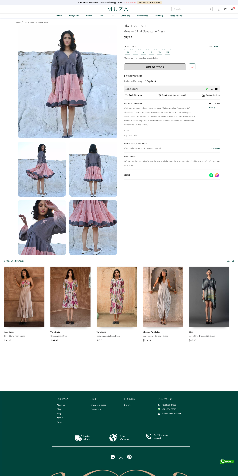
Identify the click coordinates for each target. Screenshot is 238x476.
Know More (215, 148)
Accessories (142, 15)
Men (101, 15)
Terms (60, 417)
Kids (112, 15)
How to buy (96, 409)
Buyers (127, 405)
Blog (59, 409)
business (129, 398)
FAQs (59, 413)
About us (61, 405)
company (63, 398)
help (93, 398)
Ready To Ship (176, 15)
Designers (74, 15)
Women (89, 15)
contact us (165, 398)
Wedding (159, 15)
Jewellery (125, 15)
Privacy (60, 422)
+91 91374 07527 (169, 405)
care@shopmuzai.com (171, 413)
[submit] (192, 66)
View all (230, 261)
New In (59, 15)
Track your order (98, 405)
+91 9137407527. (129, 2)
